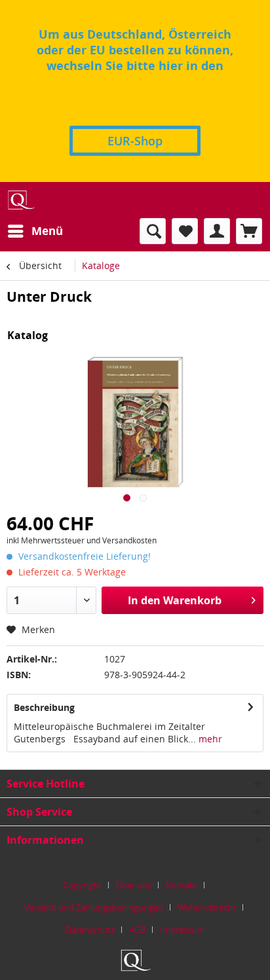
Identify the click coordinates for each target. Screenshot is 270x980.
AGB (137, 929)
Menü (47, 230)
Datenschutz (90, 929)
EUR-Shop (135, 141)
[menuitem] (34, 231)
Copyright (82, 885)
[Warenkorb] (249, 231)
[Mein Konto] (217, 231)
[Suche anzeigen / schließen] (153, 231)
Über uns (133, 885)
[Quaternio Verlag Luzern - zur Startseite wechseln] (21, 200)
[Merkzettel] (185, 231)
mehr (209, 739)
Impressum (182, 929)
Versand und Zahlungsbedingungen (93, 907)
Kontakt (181, 885)
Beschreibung (44, 707)
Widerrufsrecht (207, 907)
